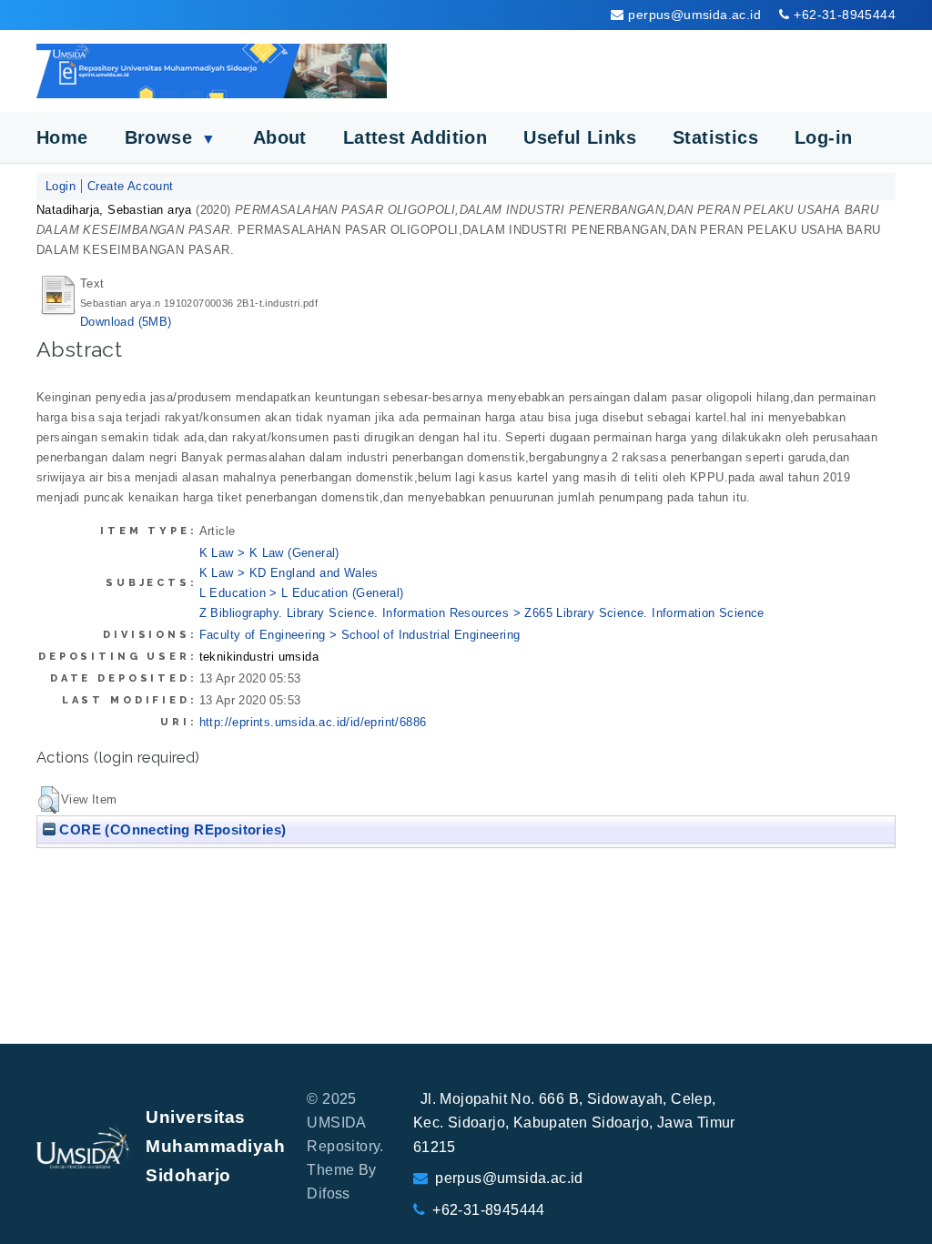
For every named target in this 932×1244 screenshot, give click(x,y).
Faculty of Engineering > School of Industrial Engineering (360, 635)
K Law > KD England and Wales (289, 573)
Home (62, 137)
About (280, 137)
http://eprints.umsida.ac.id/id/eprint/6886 (313, 722)
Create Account (130, 186)
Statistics (715, 137)
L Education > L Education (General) (301, 593)
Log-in (823, 137)
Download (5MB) (126, 322)
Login (61, 186)
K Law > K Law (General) (269, 553)
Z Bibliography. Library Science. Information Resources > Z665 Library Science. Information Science (482, 613)
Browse (171, 137)
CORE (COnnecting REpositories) (171, 829)
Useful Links (579, 137)
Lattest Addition (415, 137)
